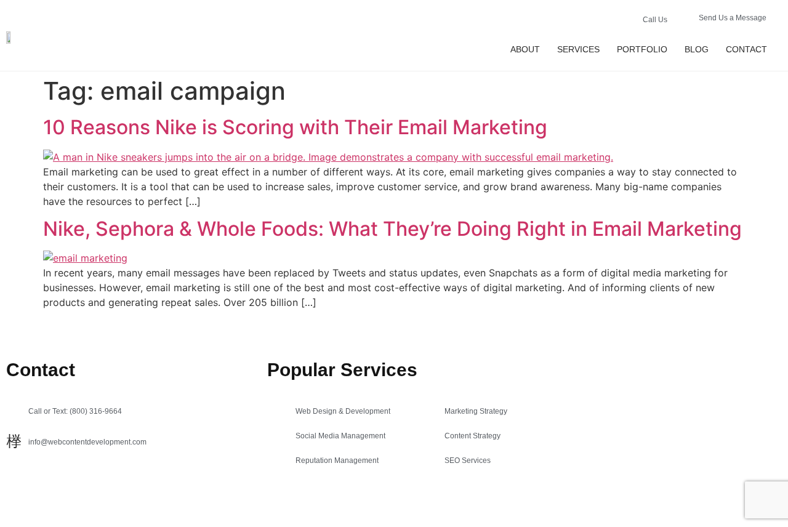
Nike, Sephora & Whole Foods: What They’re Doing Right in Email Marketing (392, 229)
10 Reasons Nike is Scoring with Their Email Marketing (295, 127)
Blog (697, 49)
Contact (746, 49)
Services (578, 49)
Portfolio (642, 49)
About (525, 49)
